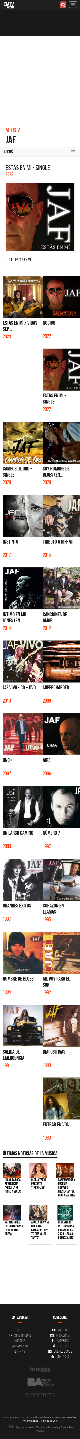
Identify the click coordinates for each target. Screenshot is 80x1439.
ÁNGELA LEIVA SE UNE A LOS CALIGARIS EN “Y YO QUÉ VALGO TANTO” (40, 1230)
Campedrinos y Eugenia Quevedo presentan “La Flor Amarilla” (67, 1187)
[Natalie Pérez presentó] (12, 1212)
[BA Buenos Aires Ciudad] (40, 1382)
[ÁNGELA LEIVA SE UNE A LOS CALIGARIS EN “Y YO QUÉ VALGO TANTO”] (38, 1212)
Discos (8, 151)
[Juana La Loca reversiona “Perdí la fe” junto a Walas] (12, 1170)
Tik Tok (62, 1346)
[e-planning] (40, 1395)
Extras (20, 1351)
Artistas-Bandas (20, 1335)
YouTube (63, 1330)
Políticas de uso (48, 1420)
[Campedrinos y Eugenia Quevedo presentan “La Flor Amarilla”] (65, 1170)
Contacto (63, 1356)
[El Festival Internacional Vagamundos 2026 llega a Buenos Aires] (65, 1212)
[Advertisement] (40, 78)
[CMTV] (9, 4)
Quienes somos (63, 1351)
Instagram (63, 1335)
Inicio (20, 1330)
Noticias (20, 1341)
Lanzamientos (20, 1346)
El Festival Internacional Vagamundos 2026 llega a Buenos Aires (66, 1230)
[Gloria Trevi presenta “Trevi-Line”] (38, 1170)
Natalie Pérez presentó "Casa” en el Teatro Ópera (14, 1228)
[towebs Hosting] (40, 1370)
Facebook (63, 1341)
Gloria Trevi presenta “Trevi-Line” (38, 1183)
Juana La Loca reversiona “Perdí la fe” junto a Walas (13, 1185)
